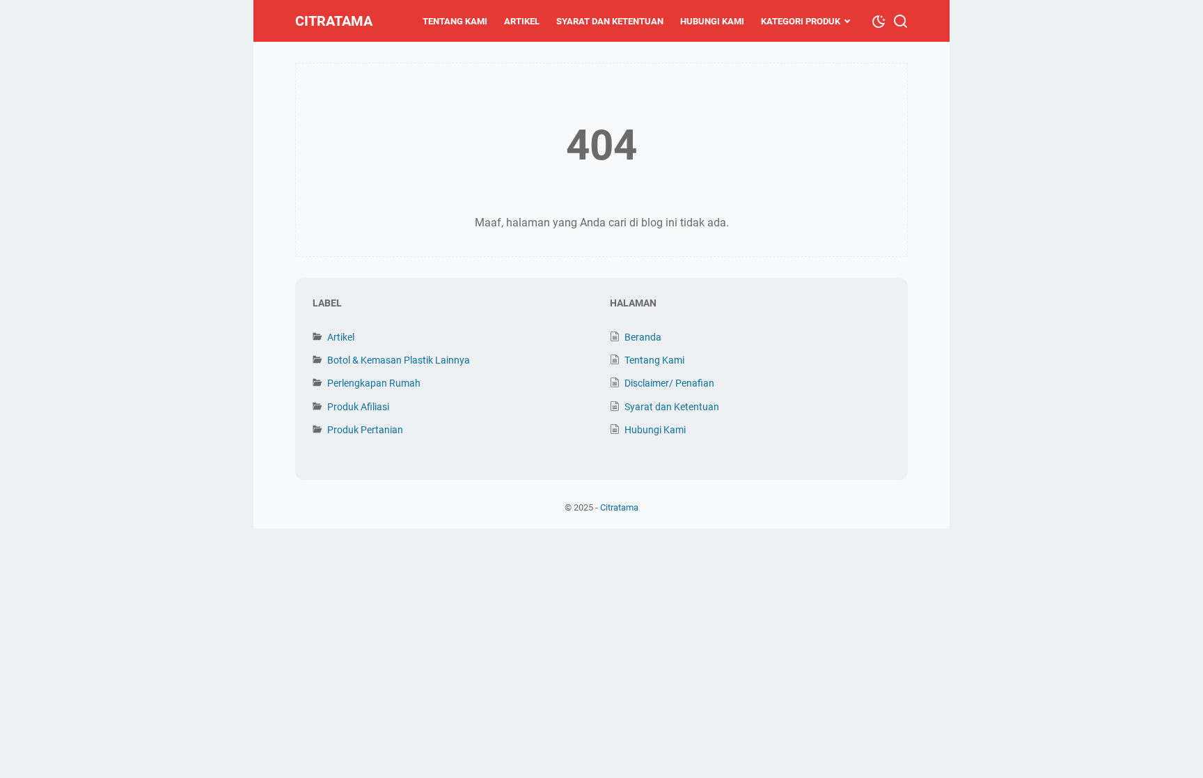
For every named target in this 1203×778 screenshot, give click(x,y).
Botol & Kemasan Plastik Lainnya (398, 360)
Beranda (642, 337)
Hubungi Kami (712, 21)
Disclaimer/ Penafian (669, 383)
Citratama (333, 21)
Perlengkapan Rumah (373, 383)
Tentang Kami (455, 21)
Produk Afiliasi (358, 406)
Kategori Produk (800, 21)
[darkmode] (879, 20)
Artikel (522, 21)
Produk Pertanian (365, 429)
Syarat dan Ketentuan (609, 21)
